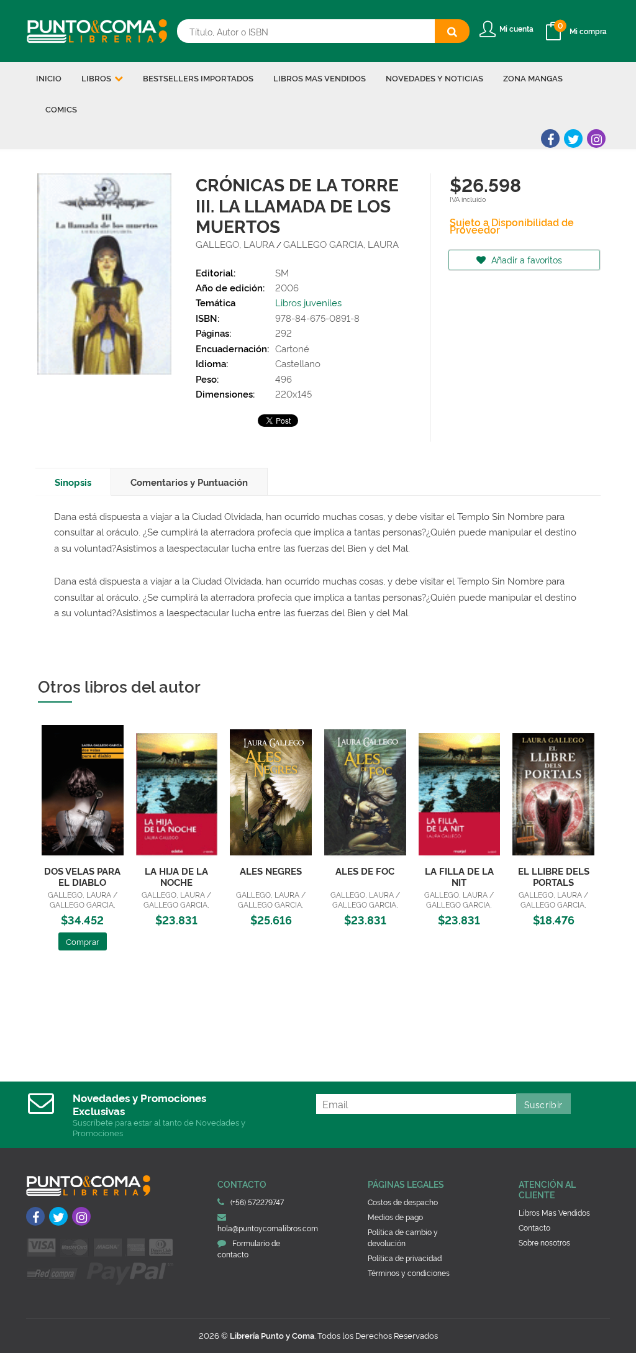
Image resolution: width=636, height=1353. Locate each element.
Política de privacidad (405, 1257)
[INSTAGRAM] (596, 138)
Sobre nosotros (544, 1242)
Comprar (82, 941)
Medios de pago (395, 1216)
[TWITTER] (573, 138)
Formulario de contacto (248, 1248)
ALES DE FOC (364, 870)
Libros (97, 77)
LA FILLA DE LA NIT (459, 876)
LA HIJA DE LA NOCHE (176, 876)
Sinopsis (73, 481)
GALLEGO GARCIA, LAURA (341, 243)
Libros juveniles (308, 302)
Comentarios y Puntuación (189, 481)
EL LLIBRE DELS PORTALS (553, 876)
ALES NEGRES (271, 870)
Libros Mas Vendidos (554, 1212)
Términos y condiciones (409, 1272)
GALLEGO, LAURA (235, 243)
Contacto (534, 1227)
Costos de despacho (403, 1201)
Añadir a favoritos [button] (525, 259)
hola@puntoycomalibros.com (267, 1228)
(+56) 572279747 (257, 1201)
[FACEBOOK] (550, 138)
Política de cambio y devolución (403, 1237)
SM (282, 272)
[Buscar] (452, 31)
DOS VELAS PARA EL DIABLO (82, 876)
